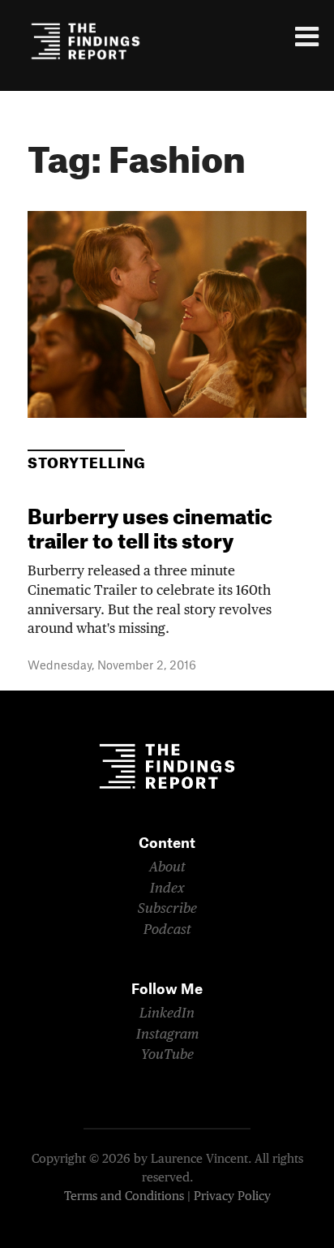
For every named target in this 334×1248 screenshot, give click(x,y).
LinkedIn (167, 1014)
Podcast (167, 930)
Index (167, 889)
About (167, 868)
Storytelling (87, 464)
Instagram (167, 1035)
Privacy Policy (232, 1196)
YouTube (167, 1055)
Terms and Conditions (124, 1196)
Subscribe (167, 909)
